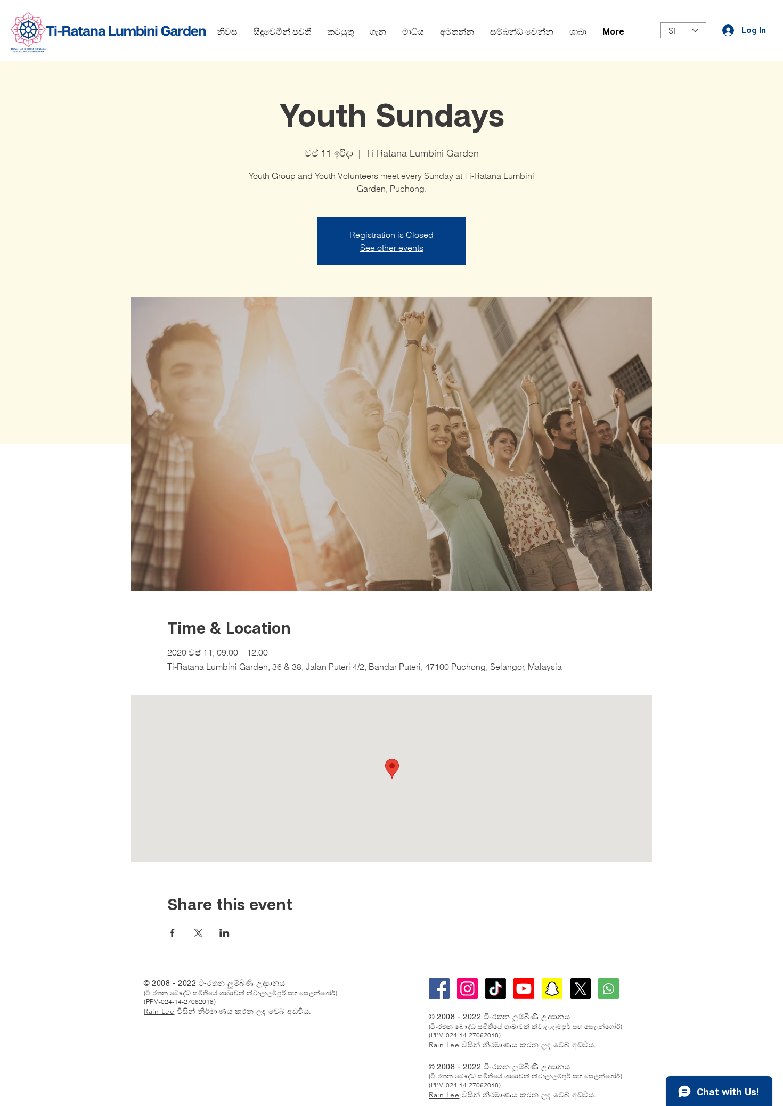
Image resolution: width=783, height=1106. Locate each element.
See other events (391, 247)
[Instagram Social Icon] (467, 988)
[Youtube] (523, 988)
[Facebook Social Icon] (439, 988)
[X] (580, 988)
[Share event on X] (198, 933)
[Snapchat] (552, 988)
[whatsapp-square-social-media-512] (608, 988)
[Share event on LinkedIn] (224, 933)
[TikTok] (495, 988)
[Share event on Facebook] (172, 933)
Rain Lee (159, 1011)
